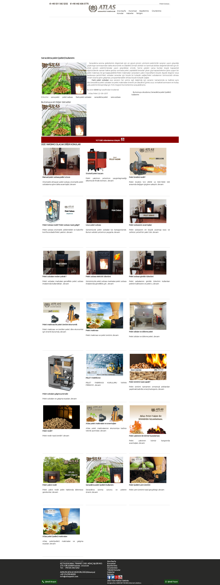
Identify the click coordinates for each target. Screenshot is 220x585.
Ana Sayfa (111, 561)
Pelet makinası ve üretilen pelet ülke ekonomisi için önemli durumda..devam (63, 330)
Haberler (130, 13)
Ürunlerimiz (156, 11)
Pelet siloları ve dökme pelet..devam (144, 336)
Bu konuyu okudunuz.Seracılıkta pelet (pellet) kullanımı (151, 93)
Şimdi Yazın (172, 582)
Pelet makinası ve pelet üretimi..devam (102, 335)
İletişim (139, 13)
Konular (120, 13)
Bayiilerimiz (144, 11)
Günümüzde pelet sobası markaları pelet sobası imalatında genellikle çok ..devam (106, 282)
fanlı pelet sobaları (84, 97)
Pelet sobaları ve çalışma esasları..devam (60, 398)
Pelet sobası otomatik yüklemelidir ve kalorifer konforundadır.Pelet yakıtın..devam (63, 231)
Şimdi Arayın (50, 582)
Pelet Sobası (164, 4)
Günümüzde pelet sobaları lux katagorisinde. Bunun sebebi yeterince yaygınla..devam (106, 231)
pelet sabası (67, 97)
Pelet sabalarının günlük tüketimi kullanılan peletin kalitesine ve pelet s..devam (149, 282)
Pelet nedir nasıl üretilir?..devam (56, 435)
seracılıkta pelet (101, 97)
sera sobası (116, 97)
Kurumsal (111, 563)
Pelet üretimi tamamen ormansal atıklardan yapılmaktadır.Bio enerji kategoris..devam (149, 387)
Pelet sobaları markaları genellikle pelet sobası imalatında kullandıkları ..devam (63, 282)
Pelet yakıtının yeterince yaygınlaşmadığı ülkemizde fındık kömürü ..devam (106, 179)
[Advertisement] (110, 37)
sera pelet (55, 97)
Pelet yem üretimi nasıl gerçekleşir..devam (146, 489)
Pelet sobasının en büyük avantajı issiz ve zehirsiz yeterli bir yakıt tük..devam (149, 231)
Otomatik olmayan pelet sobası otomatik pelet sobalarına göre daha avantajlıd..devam (63, 183)
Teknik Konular (113, 570)
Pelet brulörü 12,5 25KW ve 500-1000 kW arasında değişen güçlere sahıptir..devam (149, 183)
